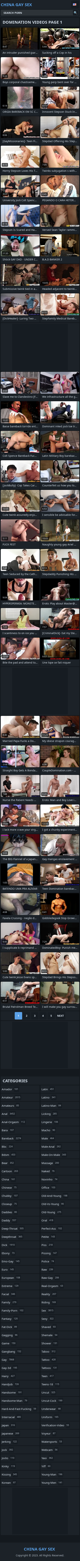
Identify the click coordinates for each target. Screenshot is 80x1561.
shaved (48, 1327)
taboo (48, 1351)
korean (9, 1482)
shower (49, 1343)
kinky (8, 1466)
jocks (8, 1458)
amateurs (10, 1105)
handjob (10, 1384)
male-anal (51, 1146)
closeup (9, 1204)
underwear (51, 1409)
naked (48, 1171)
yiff (45, 1466)
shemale (49, 1335)
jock (7, 1450)
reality (48, 1294)
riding (48, 1302)
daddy (9, 1220)
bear (8, 1163)
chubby (10, 1196)
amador (10, 1089)
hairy (8, 1376)
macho (48, 1130)
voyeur (48, 1433)
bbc (7, 1146)
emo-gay (11, 1261)
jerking (9, 1441)
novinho (49, 1179)
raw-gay (50, 1278)
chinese (9, 1187)
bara (8, 1130)
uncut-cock (51, 1400)
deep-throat (13, 1228)
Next (60, 1015)
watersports (51, 1441)
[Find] (75, 12)
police (47, 1261)
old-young (51, 1212)
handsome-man (14, 1400)
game (8, 1343)
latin (47, 1089)
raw (47, 1269)
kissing (9, 1474)
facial (8, 1294)
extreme (10, 1286)
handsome (12, 1392)
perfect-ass (51, 1228)
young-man (51, 1474)
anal (8, 1114)
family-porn (12, 1310)
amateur (11, 1097)
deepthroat (12, 1237)
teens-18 (50, 1384)
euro (8, 1269)
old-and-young (54, 1196)
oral (47, 1220)
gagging (9, 1335)
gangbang (11, 1351)
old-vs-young (52, 1204)
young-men (51, 1482)
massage (50, 1163)
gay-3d (9, 1368)
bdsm (8, 1155)
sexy (47, 1319)
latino (48, 1097)
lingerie (49, 1122)
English (75, 4)
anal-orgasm (13, 1122)
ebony (8, 1253)
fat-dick (9, 1327)
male (47, 1138)
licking (49, 1114)
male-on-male (53, 1155)
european (11, 1278)
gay (8, 1359)
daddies (9, 1212)
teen (47, 1376)
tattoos (49, 1368)
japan (8, 1425)
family (9, 1302)
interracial (11, 1417)
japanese (10, 1433)
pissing (49, 1253)
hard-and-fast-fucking (19, 1409)
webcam (49, 1450)
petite (48, 1237)
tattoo (48, 1359)
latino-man (51, 1105)
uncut (48, 1392)
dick (8, 1245)
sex (47, 1310)
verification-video (55, 1425)
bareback (11, 1138)
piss (47, 1245)
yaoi (47, 1458)
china (8, 1179)
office (48, 1187)
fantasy (10, 1319)
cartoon (10, 1171)
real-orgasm (52, 1286)
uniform (49, 1417)
